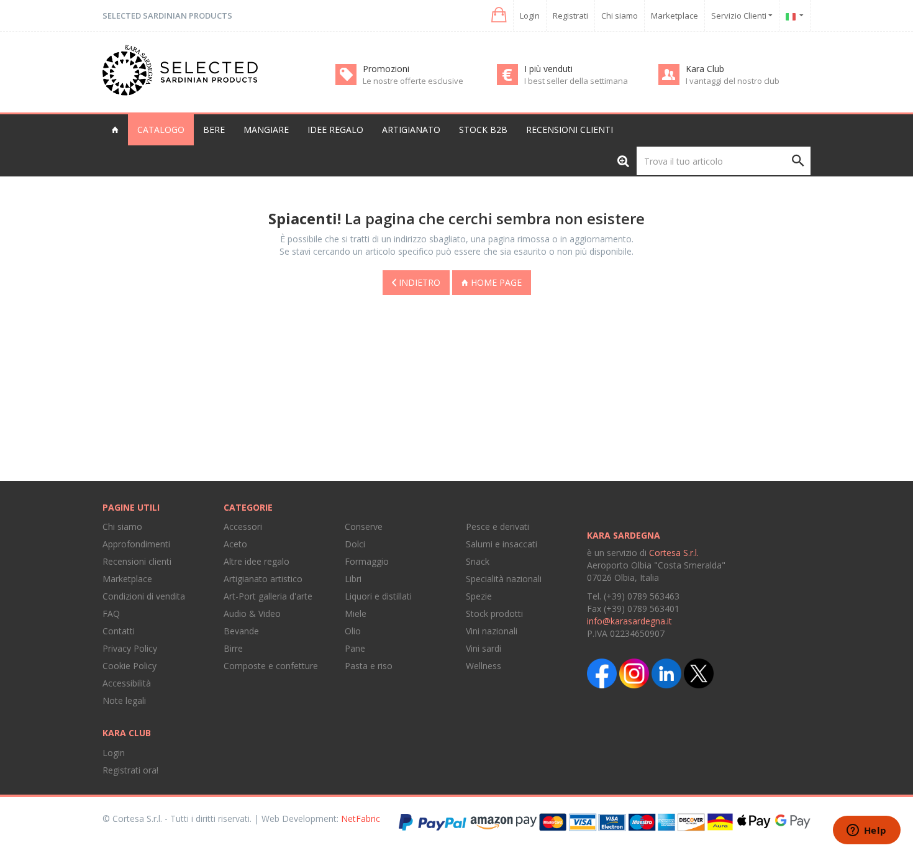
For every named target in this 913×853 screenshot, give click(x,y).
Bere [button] (214, 129)
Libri (353, 579)
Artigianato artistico (263, 579)
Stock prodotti (494, 613)
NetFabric (360, 818)
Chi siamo (619, 15)
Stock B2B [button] (483, 129)
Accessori (243, 526)
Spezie (479, 596)
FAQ (111, 613)
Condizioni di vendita (143, 596)
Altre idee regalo (256, 561)
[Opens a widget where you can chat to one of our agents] (866, 831)
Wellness (483, 666)
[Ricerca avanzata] (623, 160)
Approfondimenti (136, 544)
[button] (498, 15)
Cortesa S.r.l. (674, 553)
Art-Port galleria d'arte (268, 596)
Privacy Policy (129, 648)
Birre (233, 648)
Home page (495, 282)
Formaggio (367, 561)
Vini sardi (483, 648)
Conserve (364, 526)
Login (530, 15)
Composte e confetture (271, 666)
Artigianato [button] (411, 129)
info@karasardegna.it (629, 621)
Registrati (570, 15)
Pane (355, 648)
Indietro (418, 282)
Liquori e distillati (378, 596)
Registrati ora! (130, 770)
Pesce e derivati (497, 526)
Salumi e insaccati (501, 544)
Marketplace (674, 15)
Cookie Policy (129, 666)
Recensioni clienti (569, 129)
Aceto (235, 544)
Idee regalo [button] (335, 129)
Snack (477, 561)
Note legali (124, 700)
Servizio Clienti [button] (739, 15)
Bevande (241, 631)
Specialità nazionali (504, 579)
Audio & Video (252, 613)
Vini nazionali (491, 631)
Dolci (355, 544)
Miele (355, 613)
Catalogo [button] (160, 129)
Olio (353, 631)
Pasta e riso (369, 666)
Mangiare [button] (266, 129)
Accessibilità (126, 683)
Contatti (118, 631)
